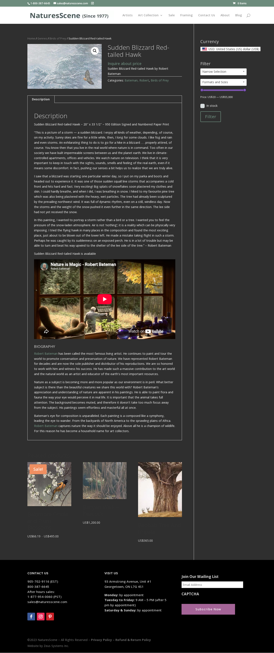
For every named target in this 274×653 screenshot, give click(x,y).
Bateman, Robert (137, 80)
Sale (171, 15)
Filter (210, 116)
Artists (127, 15)
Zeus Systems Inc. (56, 646)
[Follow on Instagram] (41, 616)
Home (31, 38)
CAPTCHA (190, 594)
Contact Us (206, 15)
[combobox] (230, 49)
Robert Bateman (46, 353)
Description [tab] (41, 99)
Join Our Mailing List (200, 576)
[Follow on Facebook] (31, 616)
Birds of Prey (57, 38)
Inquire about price (124, 63)
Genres (42, 38)
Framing (186, 15)
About (225, 15)
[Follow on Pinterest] (50, 616)
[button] (95, 51)
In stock (211, 106)
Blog (238, 15)
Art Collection (148, 15)
